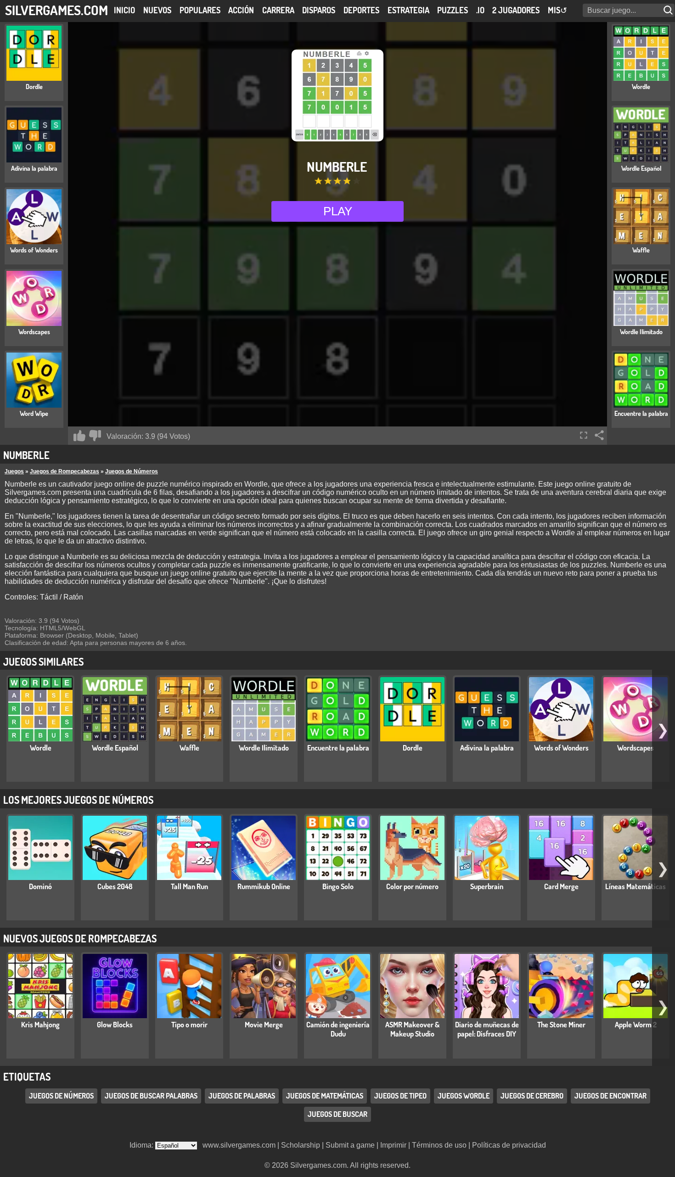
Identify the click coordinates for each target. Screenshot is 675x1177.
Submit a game (350, 1145)
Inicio (124, 10)
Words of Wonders (561, 747)
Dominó (40, 886)
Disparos (318, 10)
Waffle (189, 747)
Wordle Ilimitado (264, 747)
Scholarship (300, 1145)
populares (200, 10)
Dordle (412, 747)
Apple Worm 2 (636, 1024)
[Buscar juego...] (669, 10)
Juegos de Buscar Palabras (151, 1096)
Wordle (40, 747)
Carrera (278, 10)
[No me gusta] (95, 436)
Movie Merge (264, 1024)
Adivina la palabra (487, 747)
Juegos (14, 471)
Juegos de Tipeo (400, 1096)
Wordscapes (635, 747)
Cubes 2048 (115, 886)
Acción (241, 10)
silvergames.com (56, 9)
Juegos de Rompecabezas (64, 471)
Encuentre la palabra (338, 747)
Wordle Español (115, 747)
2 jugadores (516, 10)
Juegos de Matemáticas (324, 1096)
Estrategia (408, 10)
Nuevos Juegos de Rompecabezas (80, 938)
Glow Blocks (115, 1024)
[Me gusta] (79, 436)
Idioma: (142, 1145)
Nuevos (157, 10)
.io (480, 10)
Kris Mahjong (40, 1024)
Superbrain (486, 886)
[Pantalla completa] (584, 435)
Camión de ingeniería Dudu (338, 1029)
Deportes (361, 10)
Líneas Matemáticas (635, 886)
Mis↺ (557, 10)
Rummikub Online (263, 886)
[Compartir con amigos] (599, 435)
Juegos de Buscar (337, 1114)
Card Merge (561, 886)
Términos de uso (439, 1145)
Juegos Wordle (463, 1096)
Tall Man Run (189, 886)
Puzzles (452, 10)
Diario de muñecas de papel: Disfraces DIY (487, 1029)
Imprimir (393, 1145)
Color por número (412, 886)
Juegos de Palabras (241, 1096)
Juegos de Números (131, 471)
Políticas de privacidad (509, 1145)
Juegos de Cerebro (532, 1096)
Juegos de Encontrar (610, 1096)
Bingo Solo (338, 886)
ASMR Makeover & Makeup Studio (412, 1029)
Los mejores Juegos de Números (78, 799)
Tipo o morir (189, 1024)
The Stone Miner (561, 1024)
